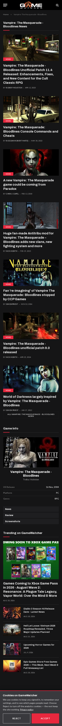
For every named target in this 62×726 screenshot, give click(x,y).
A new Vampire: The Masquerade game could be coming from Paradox (28, 184)
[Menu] (5, 5)
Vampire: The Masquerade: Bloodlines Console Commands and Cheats (30, 131)
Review (9, 515)
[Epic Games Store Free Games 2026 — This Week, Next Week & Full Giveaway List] (12, 666)
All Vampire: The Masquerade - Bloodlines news (30, 415)
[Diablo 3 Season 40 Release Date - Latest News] (12, 613)
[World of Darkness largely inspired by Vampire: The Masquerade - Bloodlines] (31, 379)
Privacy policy (26, 709)
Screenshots (12, 521)
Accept (45, 718)
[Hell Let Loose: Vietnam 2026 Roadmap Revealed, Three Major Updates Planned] (12, 630)
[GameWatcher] (31, 5)
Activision (34, 479)
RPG (57, 498)
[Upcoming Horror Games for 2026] (12, 649)
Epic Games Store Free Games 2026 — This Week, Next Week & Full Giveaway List (41, 665)
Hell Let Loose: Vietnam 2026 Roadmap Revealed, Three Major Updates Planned (39, 629)
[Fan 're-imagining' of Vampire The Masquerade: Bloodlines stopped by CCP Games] (31, 273)
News (8, 59)
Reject (16, 718)
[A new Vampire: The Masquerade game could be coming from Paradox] (31, 162)
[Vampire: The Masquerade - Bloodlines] (31, 452)
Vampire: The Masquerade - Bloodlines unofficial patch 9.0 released (26, 348)
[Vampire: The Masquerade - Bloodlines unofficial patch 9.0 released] (31, 326)
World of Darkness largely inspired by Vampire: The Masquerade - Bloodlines (29, 401)
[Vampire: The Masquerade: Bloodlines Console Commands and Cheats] (31, 109)
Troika (26, 479)
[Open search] (57, 5)
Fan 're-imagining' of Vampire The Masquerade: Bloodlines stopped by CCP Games (29, 295)
